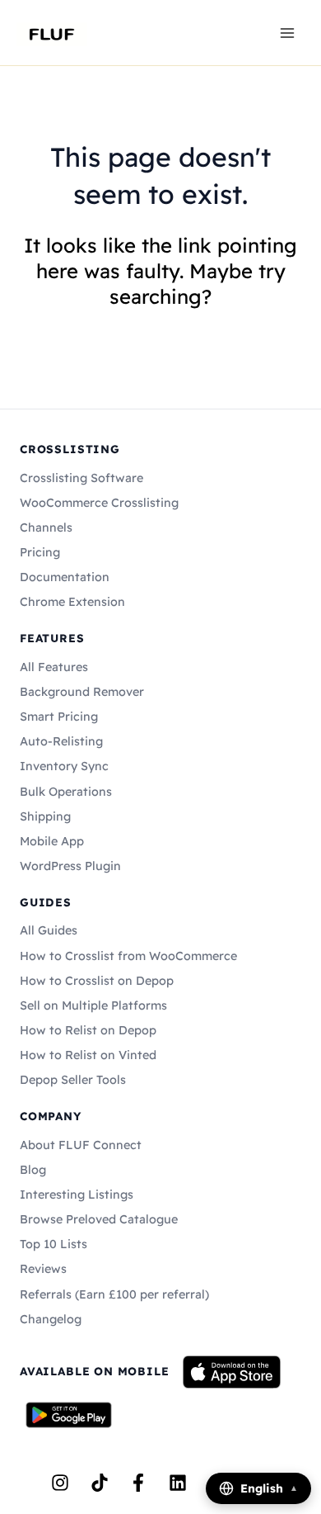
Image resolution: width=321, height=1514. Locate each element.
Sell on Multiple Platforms (93, 1005)
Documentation (64, 577)
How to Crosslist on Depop (97, 980)
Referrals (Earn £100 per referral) (114, 1294)
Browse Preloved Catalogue (99, 1219)
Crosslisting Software (81, 478)
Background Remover (82, 691)
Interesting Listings (76, 1194)
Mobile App (52, 841)
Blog (33, 1169)
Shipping (45, 816)
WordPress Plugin (70, 866)
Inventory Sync (64, 766)
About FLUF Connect (81, 1145)
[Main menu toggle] (287, 32)
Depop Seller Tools (73, 1079)
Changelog (50, 1319)
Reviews (43, 1268)
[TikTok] (100, 1483)
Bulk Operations (66, 791)
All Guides (48, 930)
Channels (46, 527)
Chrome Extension (72, 601)
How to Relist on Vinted (88, 1055)
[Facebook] (138, 1483)
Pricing (40, 552)
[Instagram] (60, 1483)
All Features (54, 667)
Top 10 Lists (53, 1244)
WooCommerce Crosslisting (99, 502)
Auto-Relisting (61, 741)
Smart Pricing (59, 716)
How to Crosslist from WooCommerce (128, 956)
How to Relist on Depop (88, 1030)
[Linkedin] (178, 1483)
